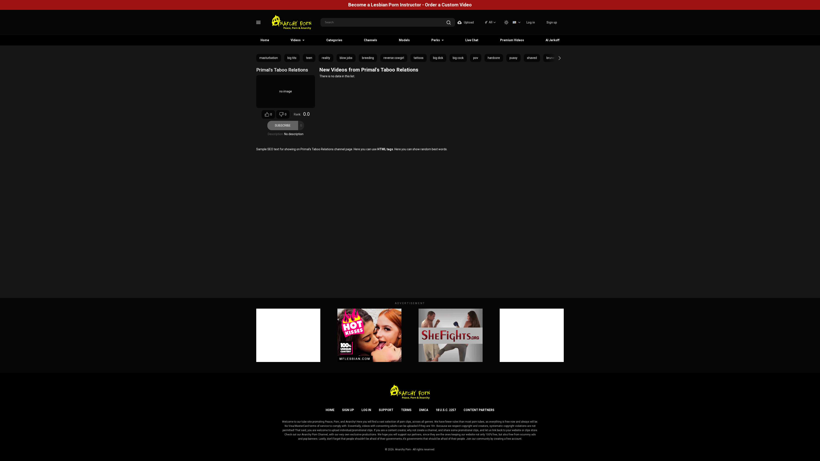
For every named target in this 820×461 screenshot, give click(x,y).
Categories (334, 40)
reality (326, 58)
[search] (449, 22)
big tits (291, 58)
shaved (532, 58)
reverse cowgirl (394, 58)
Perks (435, 40)
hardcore (494, 58)
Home (265, 40)
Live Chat (471, 40)
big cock (458, 58)
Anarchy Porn (403, 449)
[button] (556, 58)
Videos (296, 40)
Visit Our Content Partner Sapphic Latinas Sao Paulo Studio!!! (410, 4)
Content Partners (479, 410)
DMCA (423, 410)
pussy (513, 58)
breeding (368, 58)
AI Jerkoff (552, 40)
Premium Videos (512, 40)
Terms (406, 410)
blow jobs (346, 58)
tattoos (418, 58)
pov (475, 58)
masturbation (268, 58)
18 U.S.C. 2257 (446, 410)
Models (404, 40)
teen (309, 58)
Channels (370, 40)
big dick (438, 58)
